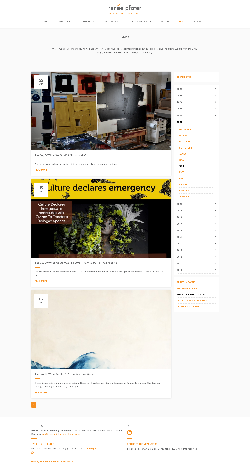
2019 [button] (179, 210)
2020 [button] (179, 204)
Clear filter (184, 77)
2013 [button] (179, 250)
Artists (165, 21)
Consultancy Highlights (192, 300)
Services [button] (63, 21)
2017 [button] (179, 224)
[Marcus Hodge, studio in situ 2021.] (101, 111)
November (185, 135)
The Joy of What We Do (191, 294)
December (185, 129)
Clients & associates (139, 21)
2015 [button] (179, 237)
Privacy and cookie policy (45, 461)
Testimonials (86, 21)
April (182, 178)
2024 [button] (179, 102)
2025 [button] (179, 95)
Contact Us (201, 21)
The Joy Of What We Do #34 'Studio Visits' (60, 155)
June (182, 166)
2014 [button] (179, 243)
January (184, 196)
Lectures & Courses (189, 306)
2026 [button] (179, 89)
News (182, 21)
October (184, 141)
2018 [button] (179, 217)
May (181, 172)
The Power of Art (187, 288)
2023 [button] (179, 108)
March (183, 184)
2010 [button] (179, 270)
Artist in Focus (186, 282)
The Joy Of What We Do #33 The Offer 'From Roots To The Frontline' (76, 262)
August (183, 154)
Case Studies (110, 21)
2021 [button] (179, 122)
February (184, 190)
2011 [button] (179, 263)
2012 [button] (179, 257)
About (46, 21)
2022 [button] (179, 115)
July (181, 160)
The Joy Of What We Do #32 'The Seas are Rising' (64, 374)
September (185, 148)
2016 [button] (179, 230)
